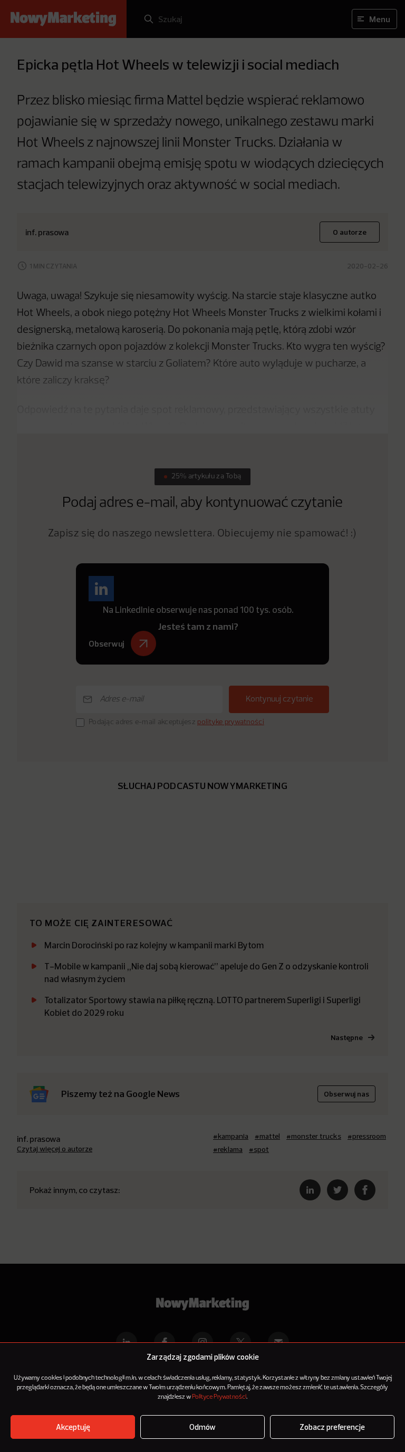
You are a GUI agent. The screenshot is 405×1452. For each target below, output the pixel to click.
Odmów (202, 1427)
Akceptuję (73, 1427)
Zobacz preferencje (332, 1427)
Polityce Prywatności (219, 1397)
